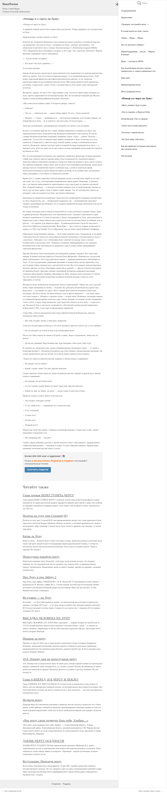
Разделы (67, 784)
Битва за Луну (32, 536)
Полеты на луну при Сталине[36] (45, 516)
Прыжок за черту (34, 638)
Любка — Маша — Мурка (132, 38)
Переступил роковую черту (41, 556)
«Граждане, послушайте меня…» (135, 24)
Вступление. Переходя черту (42, 761)
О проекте (56, 784)
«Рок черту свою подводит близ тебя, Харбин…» (55, 720)
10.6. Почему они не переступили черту (50, 659)
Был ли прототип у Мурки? (132, 44)
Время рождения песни (131, 84)
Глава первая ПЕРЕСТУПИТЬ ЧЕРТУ (48, 495)
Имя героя (125, 78)
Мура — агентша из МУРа (132, 61)
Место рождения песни (131, 91)
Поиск (142, 3)
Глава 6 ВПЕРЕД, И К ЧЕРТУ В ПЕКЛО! (50, 679)
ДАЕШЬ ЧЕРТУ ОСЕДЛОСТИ (43, 741)
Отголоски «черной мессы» (132, 132)
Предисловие (126, 17)
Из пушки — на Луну (37, 597)
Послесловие (126, 155)
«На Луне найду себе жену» (133, 139)
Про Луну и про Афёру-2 (39, 577)
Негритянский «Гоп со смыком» (134, 118)
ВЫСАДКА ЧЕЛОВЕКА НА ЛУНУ (46, 618)
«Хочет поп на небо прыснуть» (134, 125)
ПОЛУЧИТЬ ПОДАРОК (37, 470)
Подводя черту (32, 700)
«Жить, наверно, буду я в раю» (134, 105)
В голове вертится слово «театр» (135, 31)
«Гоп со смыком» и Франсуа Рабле (135, 112)
